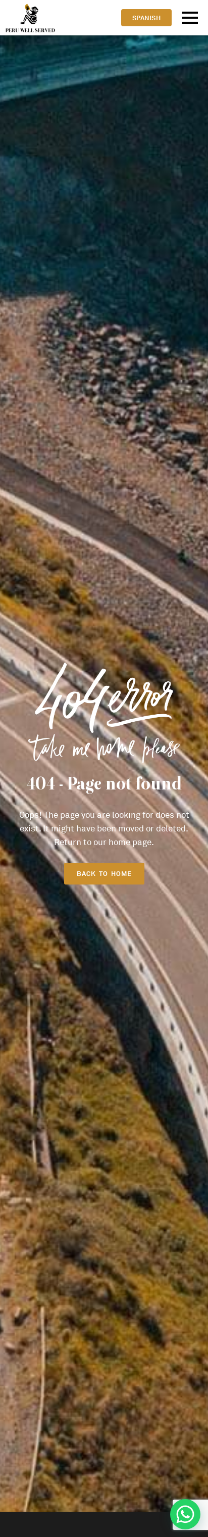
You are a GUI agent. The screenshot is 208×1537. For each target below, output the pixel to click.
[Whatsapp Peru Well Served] (185, 1514)
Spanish (146, 18)
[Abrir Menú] (190, 18)
